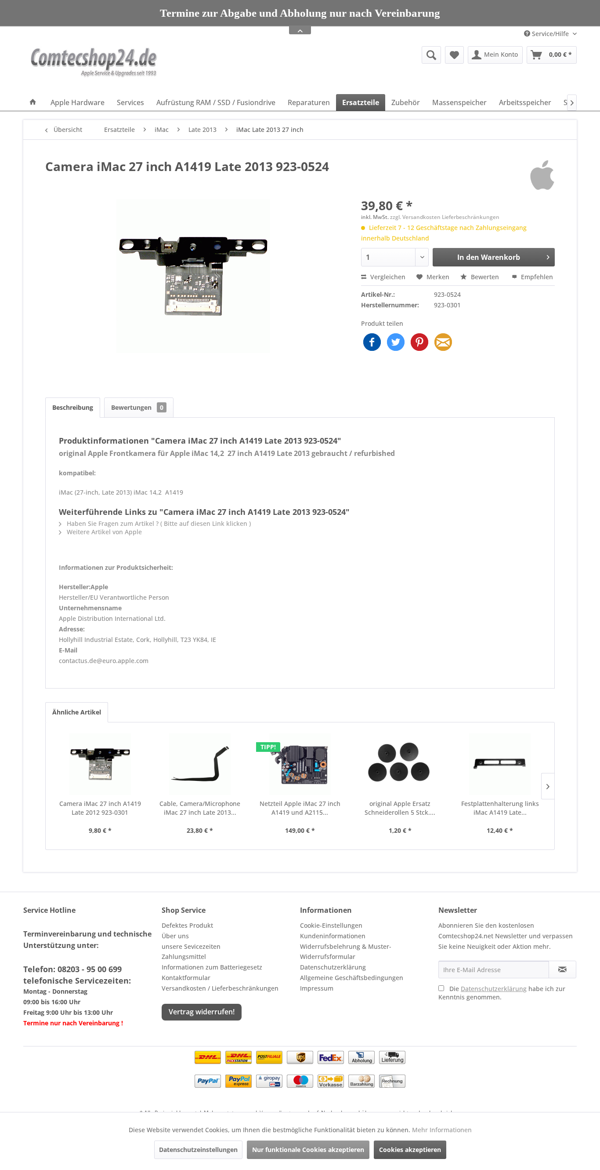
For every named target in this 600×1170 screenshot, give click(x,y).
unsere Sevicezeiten (191, 946)
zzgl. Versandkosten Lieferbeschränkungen (444, 217)
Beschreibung (72, 407)
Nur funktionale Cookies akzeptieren (308, 1149)
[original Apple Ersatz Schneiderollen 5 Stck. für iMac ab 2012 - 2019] (400, 764)
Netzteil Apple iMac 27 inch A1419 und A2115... (300, 807)
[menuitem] (363, 55)
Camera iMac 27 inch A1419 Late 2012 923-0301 (100, 807)
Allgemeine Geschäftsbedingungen (351, 977)
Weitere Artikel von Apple (103, 532)
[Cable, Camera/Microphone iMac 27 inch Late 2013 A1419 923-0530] (200, 764)
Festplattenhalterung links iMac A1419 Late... (500, 807)
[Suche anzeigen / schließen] (431, 55)
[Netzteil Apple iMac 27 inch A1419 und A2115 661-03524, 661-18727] (300, 764)
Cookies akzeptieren (410, 1149)
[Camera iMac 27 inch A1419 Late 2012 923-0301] (100, 764)
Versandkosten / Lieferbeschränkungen (220, 988)
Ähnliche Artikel (76, 712)
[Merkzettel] (454, 55)
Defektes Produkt (187, 925)
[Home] (33, 102)
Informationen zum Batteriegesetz (212, 967)
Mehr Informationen (442, 1130)
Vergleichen (387, 277)
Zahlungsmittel (184, 956)
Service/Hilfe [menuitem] (550, 33)
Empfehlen (536, 277)
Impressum (316, 988)
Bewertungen (137, 407)
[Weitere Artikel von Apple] (542, 175)
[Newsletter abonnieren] (562, 969)
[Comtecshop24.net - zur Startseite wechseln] (94, 68)
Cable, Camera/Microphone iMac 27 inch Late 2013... (199, 807)
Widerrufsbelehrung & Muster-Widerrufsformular (345, 951)
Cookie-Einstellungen (331, 925)
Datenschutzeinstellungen (198, 1149)
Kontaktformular (186, 977)
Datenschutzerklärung (333, 967)
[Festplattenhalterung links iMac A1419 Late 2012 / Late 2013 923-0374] (499, 764)
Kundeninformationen (332, 936)
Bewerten (485, 277)
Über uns (175, 936)
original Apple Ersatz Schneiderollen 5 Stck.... (400, 807)
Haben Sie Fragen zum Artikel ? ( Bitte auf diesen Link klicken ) (158, 523)
